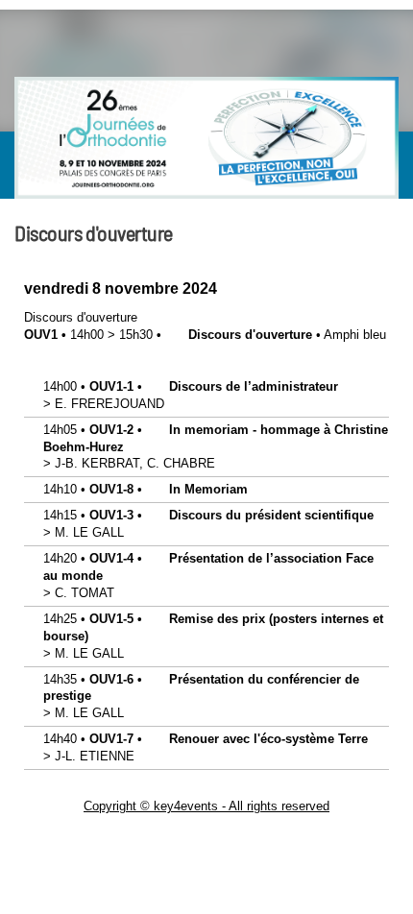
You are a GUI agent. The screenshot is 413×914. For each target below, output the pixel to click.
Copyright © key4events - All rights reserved (206, 806)
